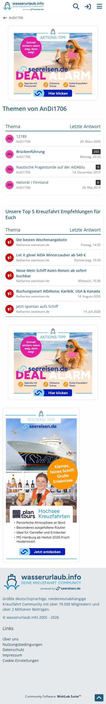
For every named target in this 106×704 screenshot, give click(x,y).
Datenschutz (13, 649)
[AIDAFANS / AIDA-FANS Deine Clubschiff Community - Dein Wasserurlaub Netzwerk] (35, 6)
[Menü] (99, 6)
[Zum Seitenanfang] (99, 697)
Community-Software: (53, 696)
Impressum (12, 655)
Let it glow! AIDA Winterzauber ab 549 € (51, 254)
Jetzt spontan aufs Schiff (37, 306)
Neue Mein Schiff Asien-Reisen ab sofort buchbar (51, 273)
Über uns (11, 639)
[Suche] (76, 6)
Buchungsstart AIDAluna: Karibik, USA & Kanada (58, 291)
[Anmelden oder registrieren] (88, 6)
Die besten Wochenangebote (41, 239)
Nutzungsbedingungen (22, 644)
